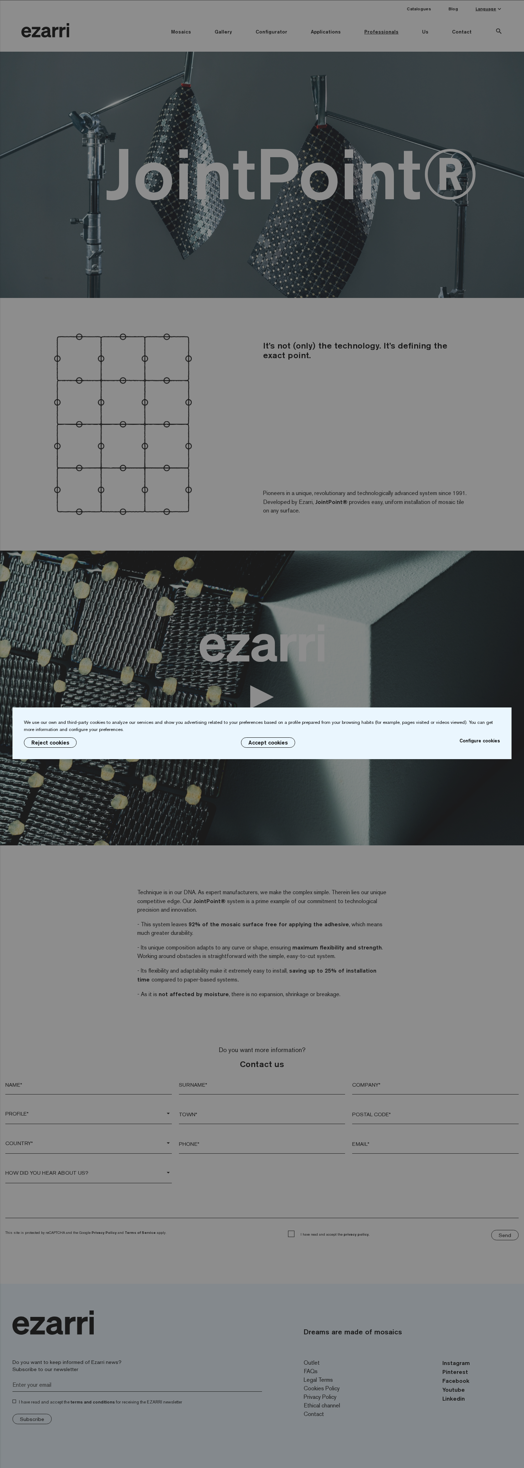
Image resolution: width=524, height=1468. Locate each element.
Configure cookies (479, 740)
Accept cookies (268, 742)
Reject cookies (50, 742)
